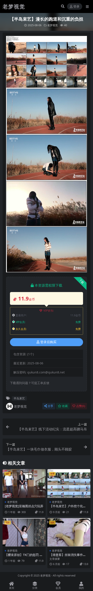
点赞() (80, 406)
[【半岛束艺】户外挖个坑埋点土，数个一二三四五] (68, 483)
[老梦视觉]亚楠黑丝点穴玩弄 (24, 506)
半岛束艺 (19, 398)
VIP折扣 (48, 310)
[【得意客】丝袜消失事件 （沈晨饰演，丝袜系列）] (68, 532)
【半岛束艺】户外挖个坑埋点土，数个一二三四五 (68, 508)
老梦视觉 (52, 25)
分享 (50, 406)
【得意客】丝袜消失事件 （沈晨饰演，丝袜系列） (66, 556)
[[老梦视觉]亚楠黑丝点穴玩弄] (24, 483)
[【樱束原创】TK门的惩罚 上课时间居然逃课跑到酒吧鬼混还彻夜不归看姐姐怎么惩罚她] (24, 532)
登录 (76, 6)
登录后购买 (48, 342)
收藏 (65, 406)
